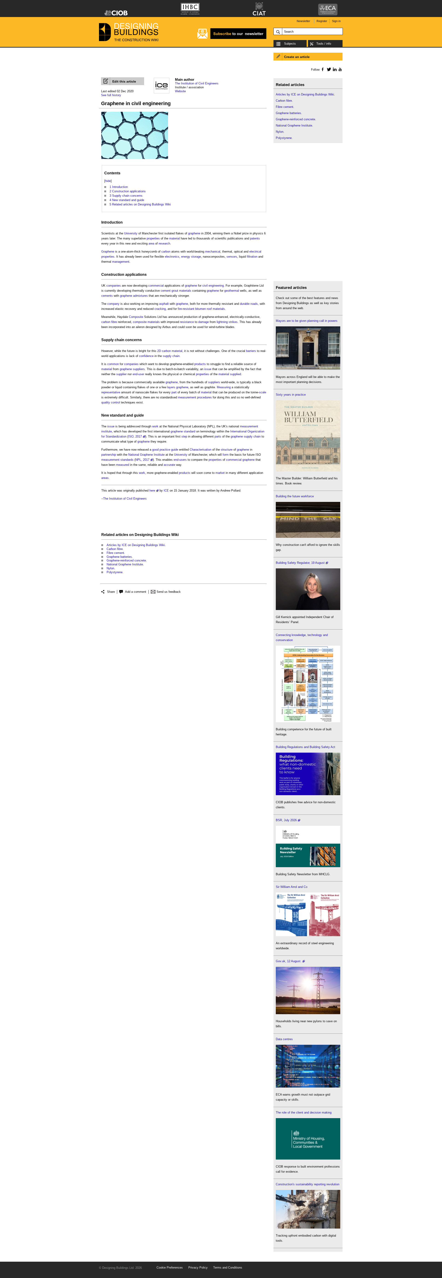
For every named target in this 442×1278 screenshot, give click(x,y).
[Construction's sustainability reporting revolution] (308, 1227)
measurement (187, 397)
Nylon (110, 568)
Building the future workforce (295, 496)
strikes (233, 322)
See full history (111, 95)
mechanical (212, 251)
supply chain (171, 356)
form (226, 454)
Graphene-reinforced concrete (126, 560)
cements (107, 295)
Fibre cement (115, 553)
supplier (121, 374)
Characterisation (200, 449)
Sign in (336, 21)
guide (139, 415)
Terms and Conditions (227, 1267)
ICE (166, 490)
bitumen (200, 309)
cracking (160, 309)
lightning (222, 322)
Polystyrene (114, 572)
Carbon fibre (115, 549)
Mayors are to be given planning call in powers (306, 320)
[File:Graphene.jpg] (134, 159)
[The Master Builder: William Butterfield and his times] (308, 470)
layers (171, 387)
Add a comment (135, 591)
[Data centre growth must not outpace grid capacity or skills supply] (308, 1086)
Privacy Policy (198, 1267)
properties (153, 238)
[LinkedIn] (334, 69)
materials (185, 290)
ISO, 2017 (135, 436)
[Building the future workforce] (308, 536)
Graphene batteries (119, 556)
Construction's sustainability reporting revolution (307, 1184)
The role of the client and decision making (304, 1112)
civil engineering (213, 285)
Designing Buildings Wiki (157, 535)
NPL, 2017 (142, 459)
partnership (108, 454)
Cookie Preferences (170, 1267)
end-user (138, 374)
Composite (136, 317)
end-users (180, 459)
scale (262, 392)
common (113, 364)
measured (122, 464)
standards (127, 459)
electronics (172, 256)
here (152, 490)
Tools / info (323, 43)
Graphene (107, 251)
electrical (255, 251)
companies (113, 285)
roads (254, 303)
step (184, 436)
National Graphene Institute (146, 454)
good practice (161, 449)
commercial (156, 285)
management (120, 261)
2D (159, 351)
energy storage (191, 256)
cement (166, 290)
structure (227, 449)
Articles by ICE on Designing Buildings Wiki (136, 545)
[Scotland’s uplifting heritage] (308, 935)
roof (209, 309)
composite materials (146, 322)
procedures (204, 397)
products (200, 364)
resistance (187, 322)
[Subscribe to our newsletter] (231, 38)
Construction (112, 274)
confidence (146, 356)
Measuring (224, 387)
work (155, 426)
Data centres (284, 1039)
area (151, 243)
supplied (235, 374)
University (130, 233)
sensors (232, 256)
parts (218, 436)
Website (180, 91)
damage (203, 322)
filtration (252, 256)
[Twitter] (328, 69)
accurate (169, 464)
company (113, 303)
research (164, 243)
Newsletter (303, 21)
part (174, 392)
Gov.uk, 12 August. (288, 961)
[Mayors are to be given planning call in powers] (308, 369)
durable (245, 303)
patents (255, 238)
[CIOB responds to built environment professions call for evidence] (308, 1158)
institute (106, 431)
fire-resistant (186, 309)
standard (117, 415)
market (220, 473)
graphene (194, 233)
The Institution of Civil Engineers (196, 83)
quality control (110, 402)
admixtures (140, 295)
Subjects (290, 43)
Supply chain (112, 340)
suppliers (139, 369)
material (174, 238)
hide (108, 181)
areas (105, 478)
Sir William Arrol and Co (291, 887)
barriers (251, 351)
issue (207, 369)
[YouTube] (340, 69)
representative (110, 392)
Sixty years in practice (291, 394)
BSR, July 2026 (286, 820)
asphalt (164, 303)
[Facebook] (322, 69)
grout (175, 290)
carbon (165, 251)
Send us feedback (169, 591)
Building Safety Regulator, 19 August (300, 562)
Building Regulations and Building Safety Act (305, 747)
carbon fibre (109, 322)
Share (111, 591)
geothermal (231, 290)
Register (322, 21)
